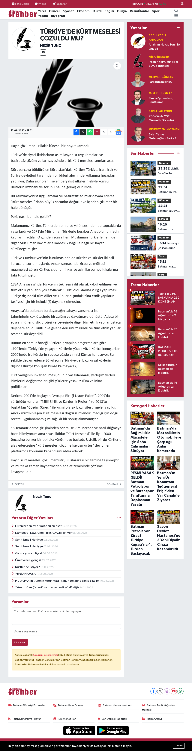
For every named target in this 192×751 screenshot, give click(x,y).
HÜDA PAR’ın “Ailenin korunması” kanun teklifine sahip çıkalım (57, 580)
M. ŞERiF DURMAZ (160, 93)
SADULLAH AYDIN (160, 111)
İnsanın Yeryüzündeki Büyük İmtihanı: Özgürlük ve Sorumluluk (163, 64)
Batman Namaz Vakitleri (117, 705)
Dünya (122, 11)
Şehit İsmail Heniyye (29, 539)
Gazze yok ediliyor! (29, 553)
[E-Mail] (43, 52)
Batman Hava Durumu (71, 705)
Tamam (178, 746)
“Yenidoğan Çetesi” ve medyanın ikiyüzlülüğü (47, 587)
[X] (160, 691)
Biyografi (58, 15)
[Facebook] (153, 691)
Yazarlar (62, 3)
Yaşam (43, 15)
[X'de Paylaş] (83, 132)
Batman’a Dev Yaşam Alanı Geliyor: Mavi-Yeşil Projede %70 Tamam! (167, 208)
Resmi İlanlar (139, 11)
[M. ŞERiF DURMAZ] (138, 97)
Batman (164, 219)
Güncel (54, 11)
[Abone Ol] (118, 132)
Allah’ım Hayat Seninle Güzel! (164, 46)
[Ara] (176, 11)
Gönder (19, 642)
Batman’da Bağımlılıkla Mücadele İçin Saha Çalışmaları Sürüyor (169, 264)
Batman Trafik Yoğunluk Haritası (158, 707)
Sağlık (109, 11)
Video (42, 3)
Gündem (164, 163)
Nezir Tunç (50, 46)
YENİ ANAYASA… (27, 573)
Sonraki (112, 484)
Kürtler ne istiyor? (27, 567)
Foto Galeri (22, 3)
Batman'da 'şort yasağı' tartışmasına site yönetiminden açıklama (167, 227)
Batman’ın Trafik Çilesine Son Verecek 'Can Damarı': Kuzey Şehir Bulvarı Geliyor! (169, 190)
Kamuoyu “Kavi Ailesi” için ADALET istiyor (43, 532)
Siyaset (68, 11)
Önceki (19, 484)
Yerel (42, 11)
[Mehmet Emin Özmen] (138, 134)
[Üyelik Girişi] (181, 4)
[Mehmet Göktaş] (138, 79)
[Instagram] (167, 691)
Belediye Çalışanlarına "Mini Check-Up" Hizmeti (168, 245)
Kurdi (97, 11)
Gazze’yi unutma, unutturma (161, 100)
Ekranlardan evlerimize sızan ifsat (38, 526)
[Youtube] (174, 691)
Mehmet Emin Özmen (164, 129)
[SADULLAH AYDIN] (138, 115)
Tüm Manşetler (66, 718)
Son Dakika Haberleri (114, 718)
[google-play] (113, 730)
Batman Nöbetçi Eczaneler (29, 705)
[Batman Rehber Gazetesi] (22, 13)
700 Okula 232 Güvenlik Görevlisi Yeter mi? (161, 119)
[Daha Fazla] (97, 132)
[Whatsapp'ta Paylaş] (90, 132)
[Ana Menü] (176, 15)
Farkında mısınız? (160, 82)
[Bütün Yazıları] (119, 518)
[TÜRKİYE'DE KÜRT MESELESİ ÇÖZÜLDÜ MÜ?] (66, 93)
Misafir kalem (159, 56)
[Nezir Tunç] (23, 38)
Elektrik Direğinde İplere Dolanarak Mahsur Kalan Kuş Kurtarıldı (169, 171)
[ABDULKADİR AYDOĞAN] (138, 41)
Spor (156, 11)
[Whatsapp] (180, 691)
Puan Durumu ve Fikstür (27, 718)
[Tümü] (178, 27)
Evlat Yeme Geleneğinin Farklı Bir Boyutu (163, 137)
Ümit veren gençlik (28, 560)
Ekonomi (83, 11)
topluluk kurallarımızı (45, 655)
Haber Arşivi (154, 718)
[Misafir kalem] (138, 61)
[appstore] (79, 730)
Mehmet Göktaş (161, 77)
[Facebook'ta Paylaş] (76, 132)
